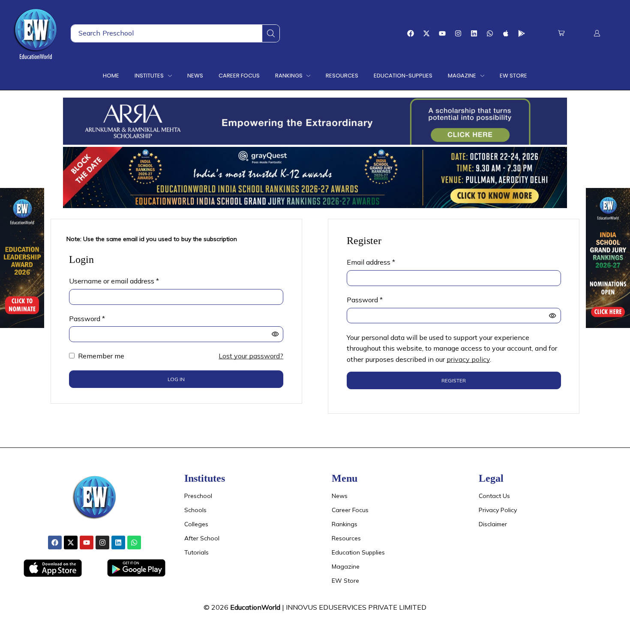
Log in (176, 379)
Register (453, 380)
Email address (371, 261)
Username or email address (114, 280)
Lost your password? (251, 356)
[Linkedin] (474, 33)
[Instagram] (458, 33)
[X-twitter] (426, 33)
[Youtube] (442, 33)
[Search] (270, 33)
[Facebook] (410, 33)
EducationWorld (255, 607)
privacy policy (468, 359)
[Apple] (506, 33)
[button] (561, 33)
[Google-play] (521, 33)
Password (87, 318)
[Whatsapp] (490, 33)
